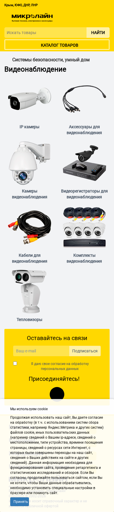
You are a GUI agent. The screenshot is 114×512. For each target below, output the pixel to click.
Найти (98, 32)
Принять (20, 502)
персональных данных (60, 369)
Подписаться (85, 351)
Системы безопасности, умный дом (51, 59)
